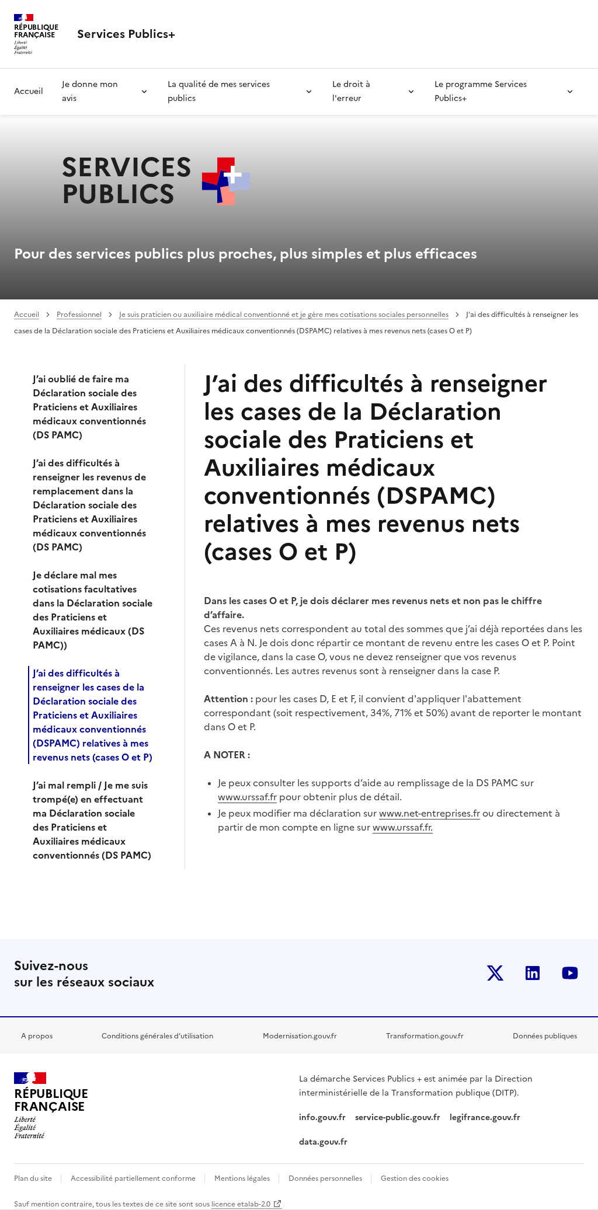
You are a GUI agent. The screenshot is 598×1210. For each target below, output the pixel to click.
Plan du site (34, 1178)
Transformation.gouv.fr (425, 1036)
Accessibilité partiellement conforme (134, 1178)
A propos (37, 1036)
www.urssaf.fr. (403, 827)
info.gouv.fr (322, 1117)
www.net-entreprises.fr (429, 813)
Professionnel (79, 314)
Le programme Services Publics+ (480, 91)
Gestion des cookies (414, 1178)
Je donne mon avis (90, 91)
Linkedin (533, 973)
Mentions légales (243, 1178)
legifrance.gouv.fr (485, 1117)
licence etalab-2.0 (240, 1204)
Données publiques (545, 1036)
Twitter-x (495, 973)
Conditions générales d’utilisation (157, 1036)
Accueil (28, 91)
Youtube (570, 973)
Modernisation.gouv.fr (300, 1036)
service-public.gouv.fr (397, 1117)
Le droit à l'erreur (351, 91)
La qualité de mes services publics (219, 91)
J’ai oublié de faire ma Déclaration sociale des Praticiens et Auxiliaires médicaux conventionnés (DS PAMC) (89, 407)
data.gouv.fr (324, 1142)
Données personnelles (326, 1178)
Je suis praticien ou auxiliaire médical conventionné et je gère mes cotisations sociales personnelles (283, 314)
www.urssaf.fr (247, 797)
